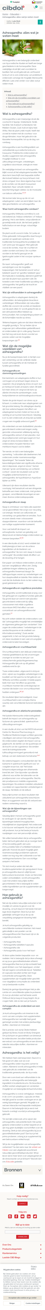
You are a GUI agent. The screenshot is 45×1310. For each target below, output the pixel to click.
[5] (20, 538)
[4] (35, 421)
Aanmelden (22, 1237)
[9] (23, 691)
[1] (23, 193)
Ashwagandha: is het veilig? (20, 106)
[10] (38, 755)
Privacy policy (34, 1267)
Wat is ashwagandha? (17, 95)
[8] (20, 691)
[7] (11, 613)
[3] (19, 340)
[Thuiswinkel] (37, 2)
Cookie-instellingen (33, 1303)
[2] (25, 193)
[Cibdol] (13, 7)
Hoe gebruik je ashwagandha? (21, 104)
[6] (22, 538)
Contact (22, 1203)
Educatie (10, 1161)
